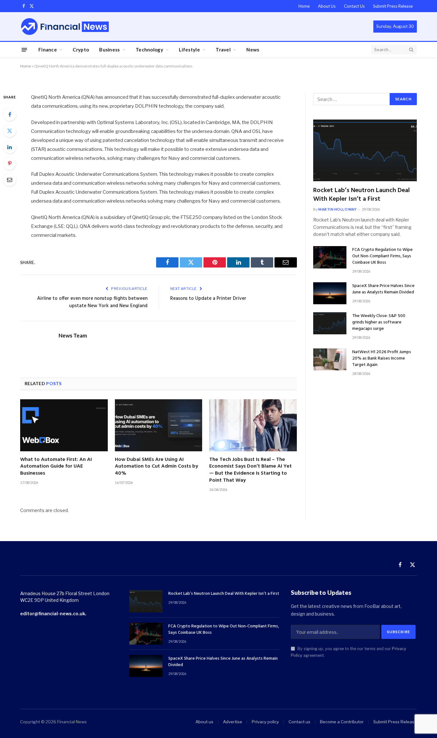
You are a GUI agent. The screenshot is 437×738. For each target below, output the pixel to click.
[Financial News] (65, 26)
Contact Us (354, 6)
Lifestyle (189, 49)
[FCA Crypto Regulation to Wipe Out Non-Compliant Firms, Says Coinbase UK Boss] (329, 257)
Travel (223, 49)
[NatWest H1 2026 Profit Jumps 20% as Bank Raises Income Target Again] (329, 359)
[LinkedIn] (9, 147)
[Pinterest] (9, 163)
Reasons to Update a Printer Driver (208, 298)
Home (304, 6)
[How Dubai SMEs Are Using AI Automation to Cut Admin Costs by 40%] (159, 425)
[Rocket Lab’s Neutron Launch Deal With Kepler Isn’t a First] (365, 150)
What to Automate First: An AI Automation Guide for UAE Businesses (56, 466)
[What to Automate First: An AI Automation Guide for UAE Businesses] (64, 425)
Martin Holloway (337, 209)
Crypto (81, 49)
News (252, 49)
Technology (149, 49)
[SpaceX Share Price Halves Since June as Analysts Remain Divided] (329, 293)
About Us (327, 6)
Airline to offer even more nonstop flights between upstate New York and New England (92, 302)
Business (109, 49)
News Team (73, 335)
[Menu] (24, 49)
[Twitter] (9, 130)
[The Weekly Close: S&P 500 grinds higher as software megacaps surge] (329, 323)
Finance (47, 49)
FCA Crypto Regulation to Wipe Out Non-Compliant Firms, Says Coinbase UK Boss (382, 256)
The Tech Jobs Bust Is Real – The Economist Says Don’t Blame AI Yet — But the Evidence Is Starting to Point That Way (250, 470)
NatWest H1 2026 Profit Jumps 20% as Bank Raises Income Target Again (381, 358)
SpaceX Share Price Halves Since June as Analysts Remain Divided (383, 289)
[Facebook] (9, 114)
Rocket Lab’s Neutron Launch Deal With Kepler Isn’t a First (361, 195)
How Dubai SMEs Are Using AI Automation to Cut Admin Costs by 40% (156, 466)
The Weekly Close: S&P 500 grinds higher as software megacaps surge (378, 322)
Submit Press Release (393, 6)
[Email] (9, 179)
